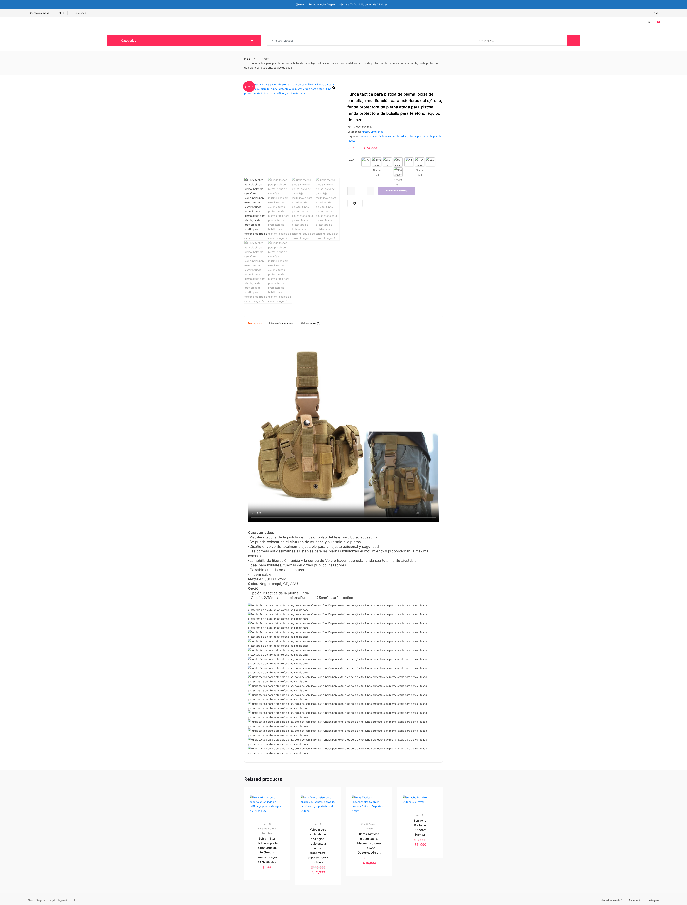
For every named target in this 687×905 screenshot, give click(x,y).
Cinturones (377, 131)
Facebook (634, 900)
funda (395, 136)
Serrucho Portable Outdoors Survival (420, 827)
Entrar (655, 12)
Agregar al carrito (396, 190)
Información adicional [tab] (281, 323)
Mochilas (267, 833)
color (350, 159)
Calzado (373, 824)
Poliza (60, 12)
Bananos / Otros (267, 828)
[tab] (255, 324)
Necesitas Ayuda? (611, 900)
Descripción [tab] (255, 323)
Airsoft (265, 58)
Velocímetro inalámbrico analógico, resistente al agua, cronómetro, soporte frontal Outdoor (318, 846)
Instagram (653, 900)
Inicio (247, 58)
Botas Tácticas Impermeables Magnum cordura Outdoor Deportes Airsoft (369, 843)
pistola (421, 136)
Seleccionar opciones (268, 892)
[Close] (442, 4)
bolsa (363, 136)
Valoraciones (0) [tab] (310, 323)
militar (404, 136)
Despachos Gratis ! (39, 12)
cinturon (372, 136)
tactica (351, 140)
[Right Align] (573, 40)
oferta (412, 136)
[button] (334, 88)
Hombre (369, 828)
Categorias (128, 40)
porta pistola (433, 136)
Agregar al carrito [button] (421, 869)
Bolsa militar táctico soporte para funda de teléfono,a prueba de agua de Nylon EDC (267, 850)
